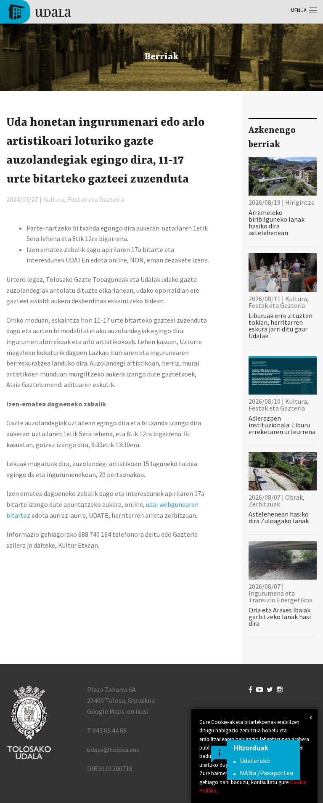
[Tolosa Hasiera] (39, 11)
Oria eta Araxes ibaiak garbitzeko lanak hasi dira (280, 617)
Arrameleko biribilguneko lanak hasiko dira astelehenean (276, 222)
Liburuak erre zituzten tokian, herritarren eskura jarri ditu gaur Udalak (280, 325)
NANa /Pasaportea (266, 773)
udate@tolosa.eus (113, 749)
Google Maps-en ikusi (117, 711)
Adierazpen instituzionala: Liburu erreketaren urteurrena (282, 425)
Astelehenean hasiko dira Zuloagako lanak (279, 517)
